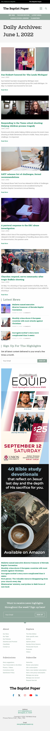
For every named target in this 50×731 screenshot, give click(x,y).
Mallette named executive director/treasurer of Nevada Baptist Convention (28, 307)
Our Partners (7, 639)
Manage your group (32, 675)
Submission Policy (8, 673)
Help (19, 718)
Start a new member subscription (36, 670)
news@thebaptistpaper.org (25, 724)
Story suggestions (8, 662)
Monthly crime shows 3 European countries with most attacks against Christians (27, 321)
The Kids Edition (23, 15)
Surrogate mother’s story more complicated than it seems (25, 334)
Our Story (6, 634)
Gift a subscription (32, 667)
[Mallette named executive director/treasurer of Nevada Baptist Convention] (5, 308)
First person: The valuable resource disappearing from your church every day (24, 580)
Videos (28, 652)
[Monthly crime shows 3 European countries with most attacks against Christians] (5, 322)
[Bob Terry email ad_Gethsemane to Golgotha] (25, 510)
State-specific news (32, 636)
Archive (28, 639)
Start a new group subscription (35, 673)
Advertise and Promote (10, 641)
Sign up (42, 361)
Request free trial (31, 680)
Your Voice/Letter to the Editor (12, 665)
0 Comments (26, 312)
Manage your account (33, 678)
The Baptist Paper (35, 1)
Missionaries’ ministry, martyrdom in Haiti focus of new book (23, 585)
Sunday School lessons (33, 644)
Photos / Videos (8, 667)
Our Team (6, 636)
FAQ (23, 718)
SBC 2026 (12, 15)
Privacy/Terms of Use (9, 718)
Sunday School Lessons (19, 18)
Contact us (6, 647)
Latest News (36, 15)
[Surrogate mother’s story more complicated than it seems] (5, 335)
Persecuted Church (32, 647)
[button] (46, 8)
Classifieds (35, 18)
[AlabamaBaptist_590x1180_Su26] (25, 416)
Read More (4, 90)
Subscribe (29, 662)
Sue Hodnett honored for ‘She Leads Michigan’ (24, 75)
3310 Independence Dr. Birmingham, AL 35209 (25, 712)
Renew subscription (32, 665)
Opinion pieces (30, 641)
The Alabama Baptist (8, 1)
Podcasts (29, 649)
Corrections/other (8, 670)
